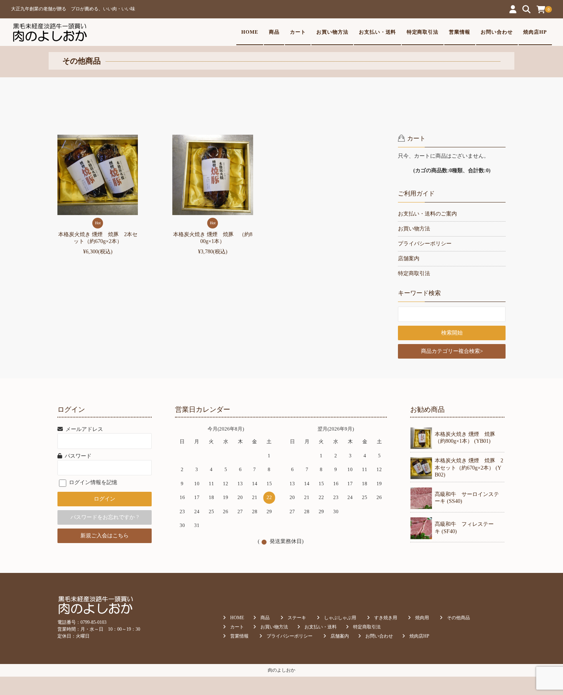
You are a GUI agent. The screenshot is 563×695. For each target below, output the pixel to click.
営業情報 (459, 32)
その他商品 (458, 617)
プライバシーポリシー (425, 243)
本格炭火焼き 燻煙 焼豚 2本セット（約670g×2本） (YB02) (469, 467)
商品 (274, 32)
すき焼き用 (385, 617)
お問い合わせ (497, 32)
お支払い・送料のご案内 (427, 214)
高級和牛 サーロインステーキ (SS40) (467, 497)
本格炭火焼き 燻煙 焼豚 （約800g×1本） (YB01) (468, 437)
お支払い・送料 (377, 32)
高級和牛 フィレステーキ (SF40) (464, 527)
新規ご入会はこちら (104, 535)
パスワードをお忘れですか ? (104, 517)
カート (298, 32)
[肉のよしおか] (49, 32)
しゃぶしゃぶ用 (340, 617)
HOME (250, 32)
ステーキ (297, 617)
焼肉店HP (535, 32)
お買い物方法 (332, 32)
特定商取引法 (423, 32)
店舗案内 (408, 258)
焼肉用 (422, 617)
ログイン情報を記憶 (92, 482)
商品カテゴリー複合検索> (452, 351)
